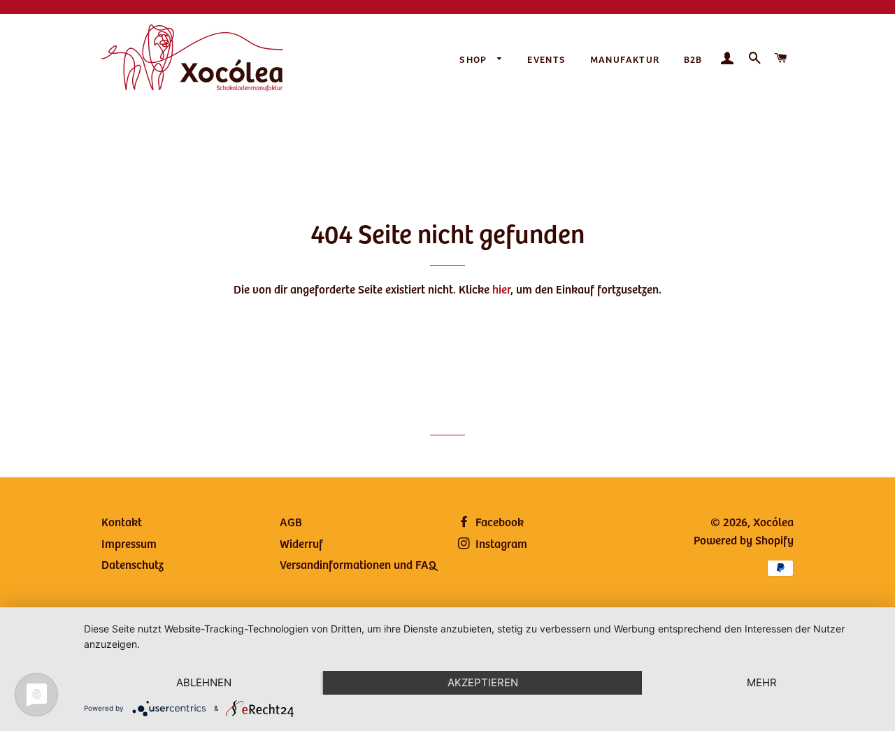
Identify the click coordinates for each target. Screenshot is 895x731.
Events (546, 59)
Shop (474, 59)
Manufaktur (625, 59)
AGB (291, 521)
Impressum (129, 543)
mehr (762, 682)
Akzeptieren (483, 682)
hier (501, 289)
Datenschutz (132, 564)
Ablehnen (203, 682)
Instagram (500, 543)
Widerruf (301, 543)
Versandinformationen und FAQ (358, 564)
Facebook (498, 521)
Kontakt (121, 521)
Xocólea (773, 521)
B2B (693, 59)
